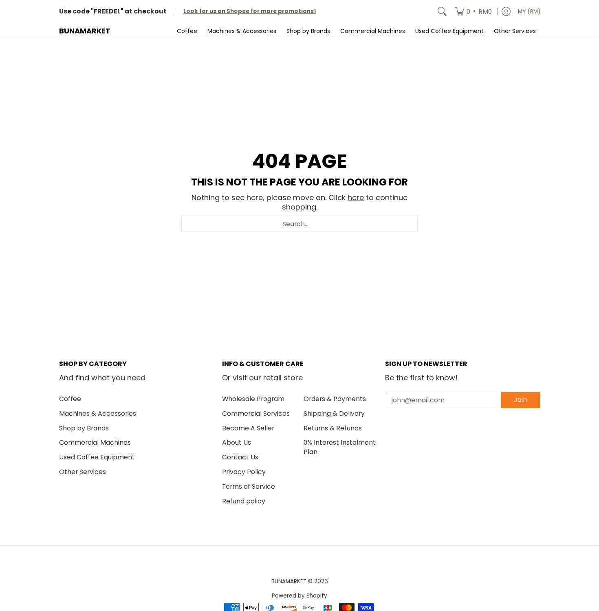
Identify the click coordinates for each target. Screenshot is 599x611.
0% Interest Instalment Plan (340, 447)
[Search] (442, 11)
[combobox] (299, 224)
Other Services (82, 471)
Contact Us (240, 457)
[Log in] (506, 11)
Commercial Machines (95, 442)
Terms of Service (248, 486)
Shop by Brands (84, 428)
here (356, 197)
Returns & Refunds (333, 428)
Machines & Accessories (97, 413)
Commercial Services (256, 413)
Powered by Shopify (299, 596)
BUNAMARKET (84, 31)
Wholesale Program (253, 399)
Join (520, 399)
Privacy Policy (244, 471)
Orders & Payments (335, 399)
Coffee (70, 399)
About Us (236, 442)
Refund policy (243, 501)
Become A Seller (248, 428)
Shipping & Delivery (334, 413)
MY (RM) (529, 11)
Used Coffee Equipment (97, 457)
